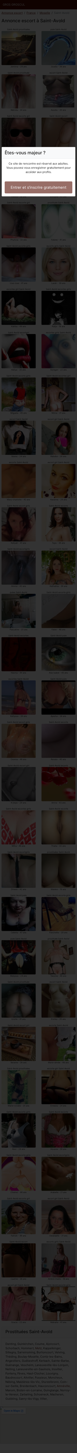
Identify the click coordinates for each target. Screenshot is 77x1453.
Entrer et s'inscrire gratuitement (38, 187)
